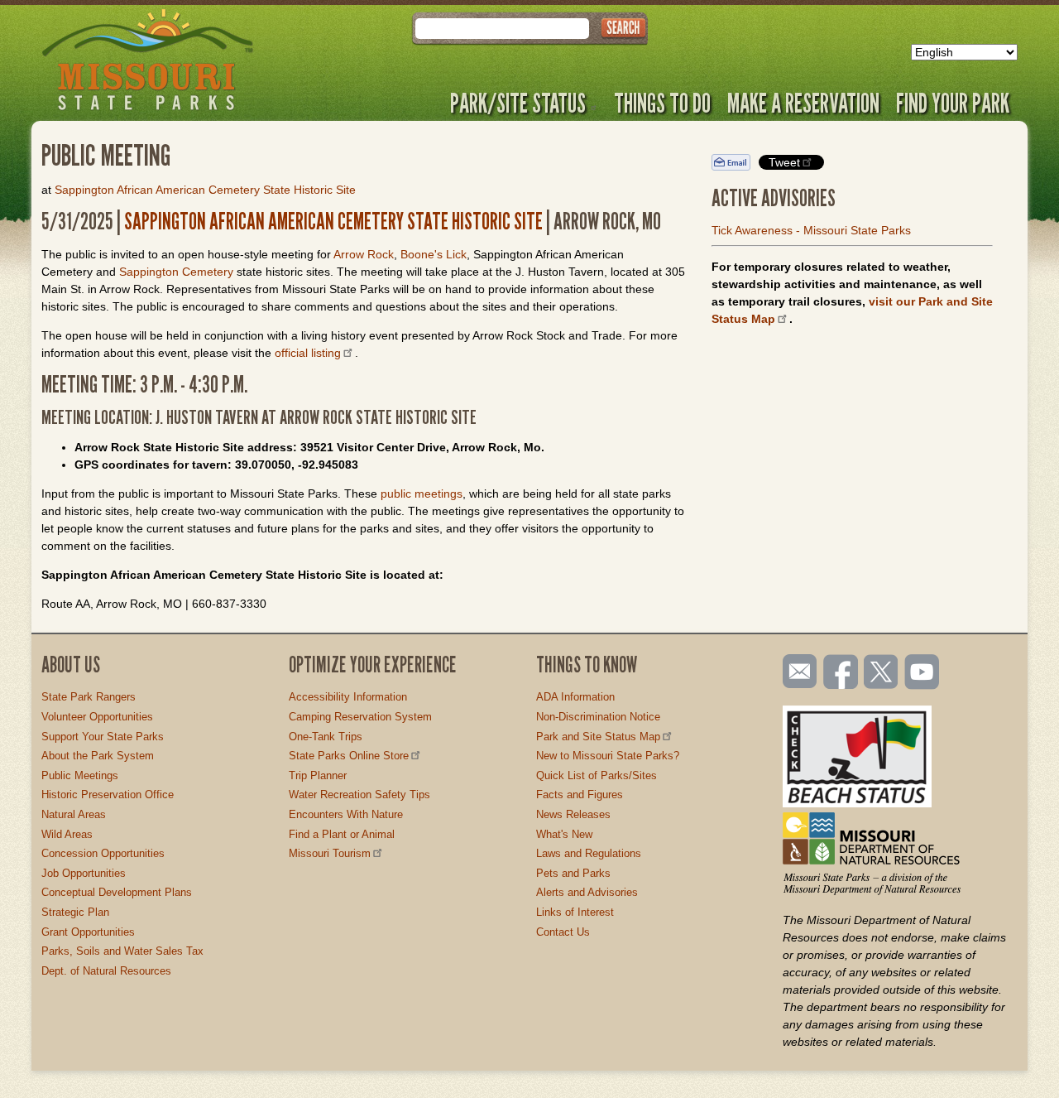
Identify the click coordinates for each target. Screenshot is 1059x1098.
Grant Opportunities (88, 932)
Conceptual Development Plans (116, 892)
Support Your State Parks (102, 736)
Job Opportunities (83, 873)
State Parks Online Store (349, 755)
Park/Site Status (518, 102)
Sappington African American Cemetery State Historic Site (205, 189)
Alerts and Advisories (587, 892)
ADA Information (575, 697)
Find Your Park (952, 102)
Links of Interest (575, 912)
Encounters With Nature (346, 814)
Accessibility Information (348, 697)
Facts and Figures (579, 794)
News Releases (573, 814)
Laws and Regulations (588, 853)
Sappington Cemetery (176, 271)
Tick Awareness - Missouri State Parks (811, 230)
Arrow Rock (363, 254)
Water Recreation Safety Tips (359, 794)
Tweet (784, 162)
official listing (308, 352)
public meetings (421, 493)
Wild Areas (67, 834)
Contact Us (563, 932)
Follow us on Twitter (879, 673)
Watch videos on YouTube (922, 673)
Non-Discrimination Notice (598, 716)
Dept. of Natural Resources (106, 971)
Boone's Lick (433, 254)
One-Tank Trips (325, 736)
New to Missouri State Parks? (607, 755)
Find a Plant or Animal (342, 834)
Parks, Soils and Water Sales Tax (122, 951)
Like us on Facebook (841, 673)
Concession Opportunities (103, 853)
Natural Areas (73, 814)
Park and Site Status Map (598, 736)
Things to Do (662, 102)
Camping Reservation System (360, 716)
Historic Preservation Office (107, 794)
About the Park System (97, 755)
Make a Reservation (803, 102)
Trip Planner (318, 775)
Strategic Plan (75, 912)
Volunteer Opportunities (97, 716)
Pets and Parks (573, 873)
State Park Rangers (88, 697)
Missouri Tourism (330, 853)
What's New (564, 834)
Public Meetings (79, 775)
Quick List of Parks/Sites (596, 775)
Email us (796, 671)
